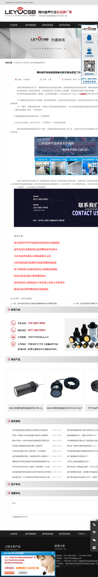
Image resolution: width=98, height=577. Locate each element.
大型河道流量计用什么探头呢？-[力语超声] (29, 451)
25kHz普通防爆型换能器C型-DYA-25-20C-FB (26, 408)
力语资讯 (25, 62)
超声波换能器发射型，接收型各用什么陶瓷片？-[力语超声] (31, 456)
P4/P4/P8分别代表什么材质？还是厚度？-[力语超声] (31, 466)
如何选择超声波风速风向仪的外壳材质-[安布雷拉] (31, 472)
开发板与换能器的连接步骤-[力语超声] (27, 445)
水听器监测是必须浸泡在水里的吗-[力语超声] (30, 430)
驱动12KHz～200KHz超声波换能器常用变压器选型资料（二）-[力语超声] (31, 440)
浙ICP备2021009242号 (71, 566)
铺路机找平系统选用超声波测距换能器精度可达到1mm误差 (32, 461)
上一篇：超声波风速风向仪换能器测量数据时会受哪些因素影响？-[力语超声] (34, 304)
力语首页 (17, 62)
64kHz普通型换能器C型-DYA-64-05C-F (64, 408)
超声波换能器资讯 (37, 62)
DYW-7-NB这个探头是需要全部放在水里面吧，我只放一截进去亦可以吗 (31, 435)
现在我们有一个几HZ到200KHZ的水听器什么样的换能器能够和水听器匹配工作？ (32, 477)
